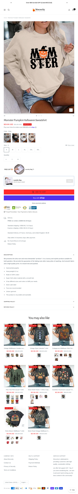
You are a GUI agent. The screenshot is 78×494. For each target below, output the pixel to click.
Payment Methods (34, 463)
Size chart (71, 145)
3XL (38, 149)
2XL (31, 149)
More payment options (39, 203)
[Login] (69, 10)
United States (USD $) (11, 482)
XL (25, 149)
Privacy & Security (9, 466)
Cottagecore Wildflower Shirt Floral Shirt (63, 348)
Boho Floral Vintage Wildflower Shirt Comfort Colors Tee (39, 431)
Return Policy (12, 244)
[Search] (9, 10)
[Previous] (4, 115)
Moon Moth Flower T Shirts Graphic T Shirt (39, 389)
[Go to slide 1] (36, 115)
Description (8, 254)
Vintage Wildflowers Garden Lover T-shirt (15, 348)
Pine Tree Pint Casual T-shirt (15, 389)
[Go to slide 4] (41, 115)
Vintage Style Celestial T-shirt (39, 348)
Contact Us (7, 463)
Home (5, 17)
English (23, 482)
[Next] (73, 115)
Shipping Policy (9, 301)
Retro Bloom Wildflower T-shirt (14, 431)
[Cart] (73, 10)
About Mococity (9, 459)
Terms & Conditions (10, 470)
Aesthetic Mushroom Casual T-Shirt (63, 389)
